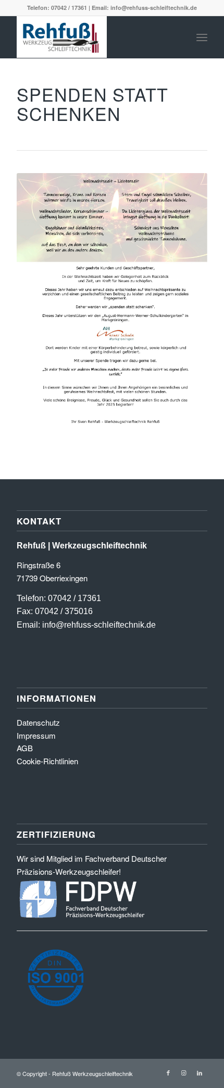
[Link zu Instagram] (184, 1072)
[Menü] (201, 37)
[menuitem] (201, 37)
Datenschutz (38, 722)
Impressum (36, 735)
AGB (25, 747)
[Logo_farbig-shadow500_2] (93, 37)
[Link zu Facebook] (168, 1072)
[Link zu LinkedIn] (199, 1072)
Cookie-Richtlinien (47, 760)
